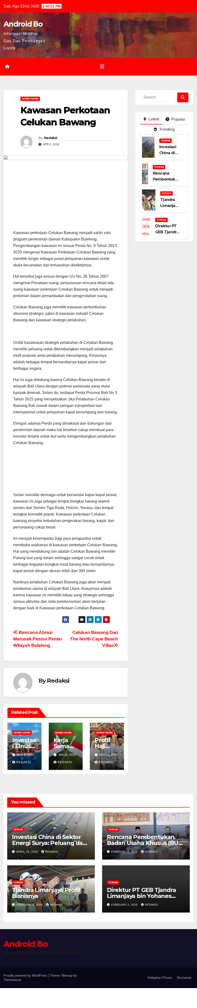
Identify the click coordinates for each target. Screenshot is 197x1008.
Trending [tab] (166, 129)
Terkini (165, 140)
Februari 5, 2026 (125, 851)
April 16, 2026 (27, 851)
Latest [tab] (153, 119)
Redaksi (50, 138)
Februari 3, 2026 (125, 904)
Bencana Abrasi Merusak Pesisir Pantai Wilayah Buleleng (37, 639)
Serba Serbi (30, 98)
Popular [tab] (177, 119)
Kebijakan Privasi (160, 977)
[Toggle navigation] (102, 66)
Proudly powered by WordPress (26, 975)
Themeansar (12, 980)
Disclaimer (184, 977)
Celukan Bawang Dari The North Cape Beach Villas (94, 639)
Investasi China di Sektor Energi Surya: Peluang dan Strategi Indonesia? (49, 842)
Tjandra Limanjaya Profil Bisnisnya (46, 892)
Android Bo (23, 24)
